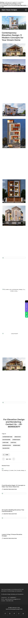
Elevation (14, 489)
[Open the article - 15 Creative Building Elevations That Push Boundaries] (14, 500)
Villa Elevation (6, 448)
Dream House (18, 436)
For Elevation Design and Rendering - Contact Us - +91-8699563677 (14, 423)
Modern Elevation (7, 445)
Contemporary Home (7, 436)
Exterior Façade (16, 439)
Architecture (7, 489)
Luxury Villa (13, 442)
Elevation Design (6, 439)
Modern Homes (16, 445)
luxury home (5, 442)
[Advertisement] (14, 87)
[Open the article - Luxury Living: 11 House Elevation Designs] (14, 525)
